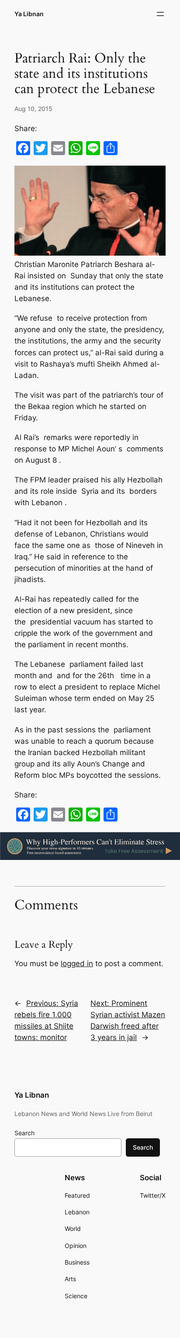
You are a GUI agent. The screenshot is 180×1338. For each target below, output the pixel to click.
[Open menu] (160, 14)
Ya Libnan (29, 13)
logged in (77, 963)
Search (24, 1133)
